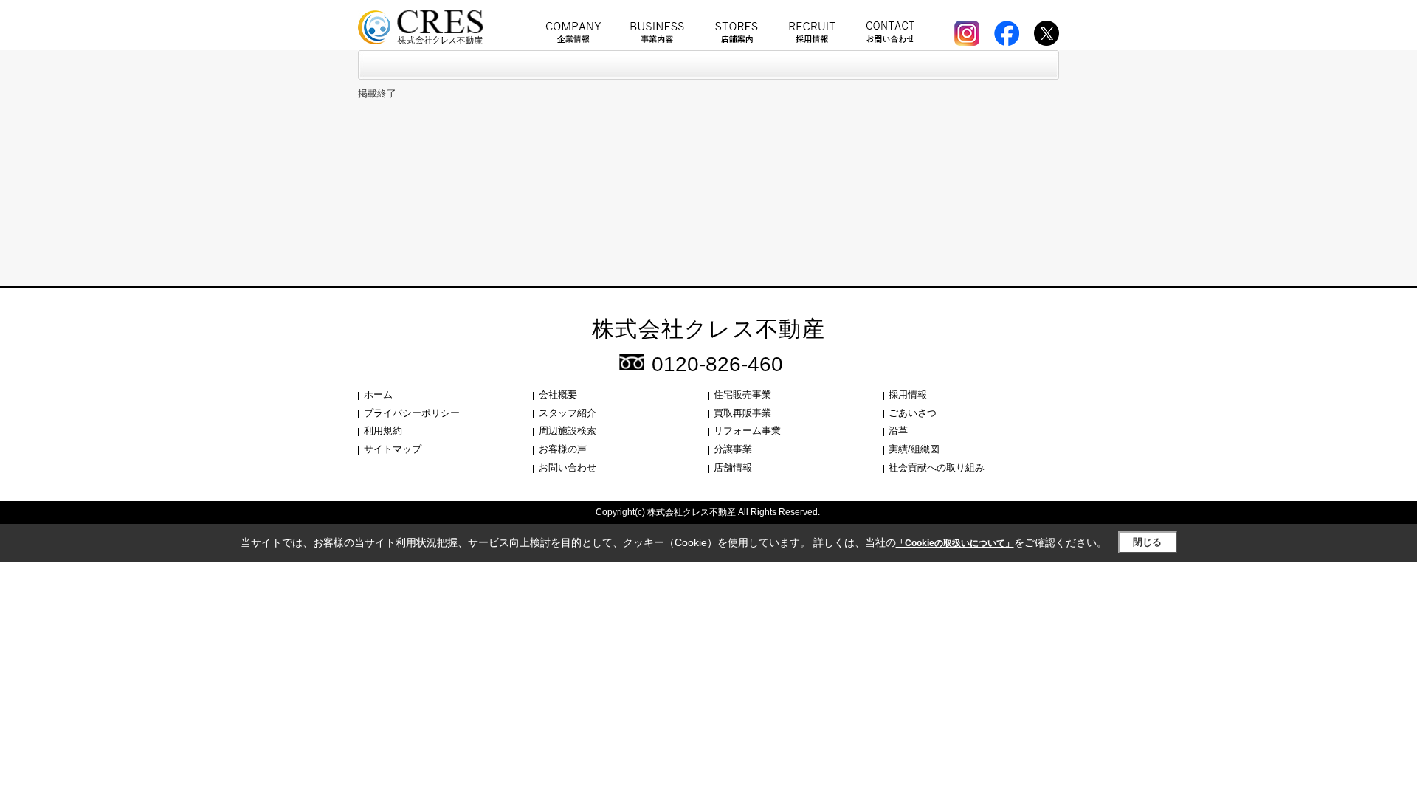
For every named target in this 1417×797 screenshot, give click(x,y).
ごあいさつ (913, 412)
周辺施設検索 (567, 430)
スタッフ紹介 (567, 412)
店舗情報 (733, 467)
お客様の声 (563, 449)
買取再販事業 (742, 412)
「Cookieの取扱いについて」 (955, 543)
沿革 (898, 430)
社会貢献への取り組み (937, 467)
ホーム (378, 394)
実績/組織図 (914, 449)
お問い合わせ (567, 467)
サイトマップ (392, 449)
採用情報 (908, 394)
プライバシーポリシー (412, 412)
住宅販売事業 (742, 394)
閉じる (1147, 542)
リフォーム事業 (747, 430)
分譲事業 (733, 449)
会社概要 (558, 394)
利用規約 (383, 430)
